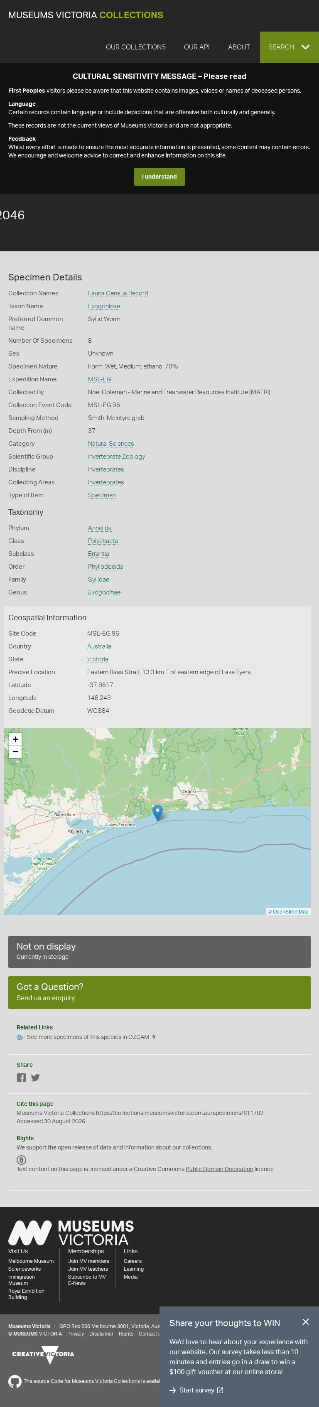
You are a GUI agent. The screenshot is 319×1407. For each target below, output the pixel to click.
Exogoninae (104, 306)
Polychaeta (103, 541)
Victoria (97, 659)
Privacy (75, 1333)
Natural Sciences (111, 444)
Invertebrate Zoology (116, 457)
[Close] (305, 1323)
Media (130, 1276)
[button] (289, 47)
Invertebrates (106, 470)
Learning (134, 1269)
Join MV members (88, 1261)
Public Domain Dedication (219, 1169)
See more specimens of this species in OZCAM (88, 1037)
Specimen (102, 495)
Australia (99, 646)
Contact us (151, 1333)
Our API (197, 47)
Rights (126, 1333)
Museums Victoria (85, 15)
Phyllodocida (105, 567)
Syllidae (98, 580)
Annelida (100, 528)
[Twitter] (35, 1079)
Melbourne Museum (31, 1261)
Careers (133, 1261)
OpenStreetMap (291, 911)
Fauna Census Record (118, 293)
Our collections (136, 47)
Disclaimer (101, 1333)
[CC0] (22, 1160)
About (239, 47)
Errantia (98, 554)
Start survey (196, 1390)
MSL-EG (99, 379)
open (64, 1148)
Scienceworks (24, 1269)
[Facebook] (22, 1079)
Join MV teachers (88, 1269)
